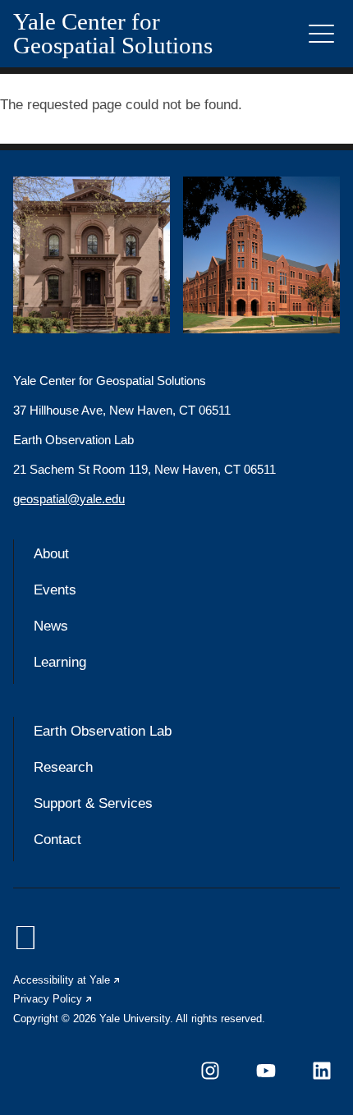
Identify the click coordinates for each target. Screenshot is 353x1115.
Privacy (53, 999)
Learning (60, 662)
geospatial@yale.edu (69, 499)
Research (63, 767)
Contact (57, 839)
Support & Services (93, 803)
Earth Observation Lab (103, 731)
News (51, 626)
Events (55, 590)
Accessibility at (67, 980)
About (51, 554)
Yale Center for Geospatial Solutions (113, 33)
